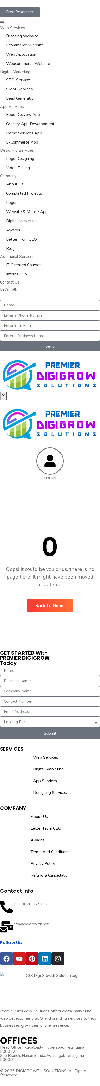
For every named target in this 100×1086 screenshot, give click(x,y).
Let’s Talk (8, 289)
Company (8, 176)
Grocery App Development (30, 124)
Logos (11, 202)
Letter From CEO (21, 239)
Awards (13, 230)
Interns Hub (16, 274)
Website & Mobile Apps (28, 212)
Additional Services (17, 256)
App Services (12, 106)
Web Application (21, 54)
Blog (10, 248)
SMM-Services (19, 89)
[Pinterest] (32, 958)
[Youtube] (19, 958)
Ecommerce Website (25, 45)
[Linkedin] (44, 958)
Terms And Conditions (50, 852)
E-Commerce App (22, 142)
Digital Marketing (15, 72)
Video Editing (18, 168)
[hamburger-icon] (2, 22)
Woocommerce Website (28, 63)
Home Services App (24, 133)
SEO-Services (18, 80)
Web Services (12, 28)
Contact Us (10, 282)
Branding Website (22, 36)
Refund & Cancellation (50, 875)
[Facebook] (6, 958)
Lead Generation (21, 98)
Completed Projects (24, 193)
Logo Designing (20, 158)
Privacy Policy (43, 863)
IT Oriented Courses (24, 265)
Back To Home (50, 606)
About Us (15, 184)
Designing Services (17, 150)
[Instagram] (57, 958)
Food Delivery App (23, 114)
